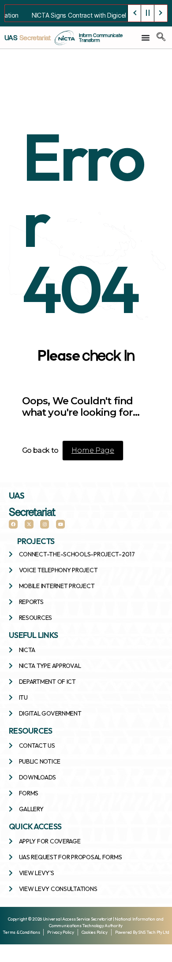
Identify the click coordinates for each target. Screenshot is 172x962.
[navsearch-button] (161, 37)
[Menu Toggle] (145, 37)
